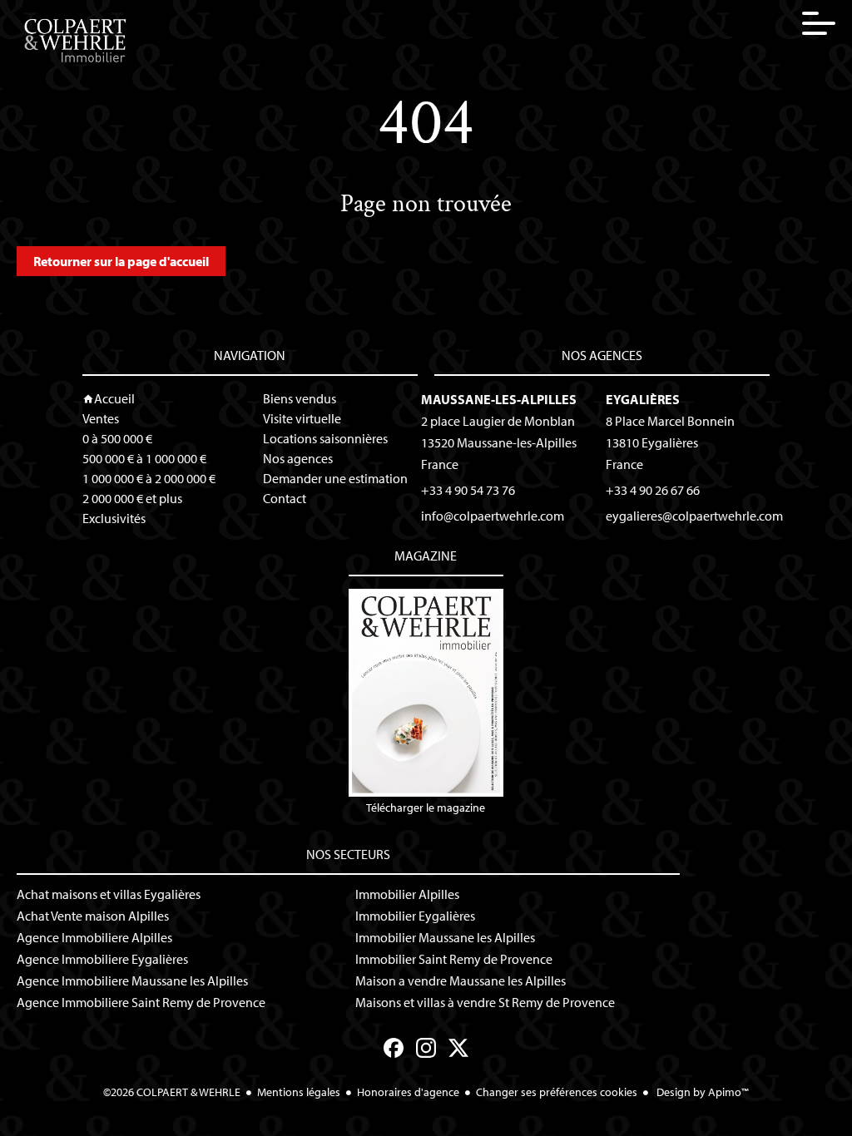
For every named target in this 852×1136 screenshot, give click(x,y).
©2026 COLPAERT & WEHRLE (171, 1091)
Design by (701, 1091)
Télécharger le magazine (425, 807)
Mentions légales (298, 1091)
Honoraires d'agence (408, 1091)
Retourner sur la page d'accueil (121, 261)
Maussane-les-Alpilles (499, 399)
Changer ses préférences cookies (556, 1091)
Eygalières (643, 399)
